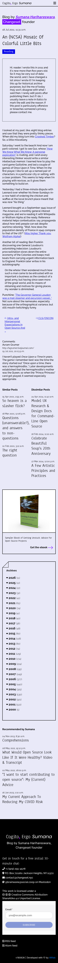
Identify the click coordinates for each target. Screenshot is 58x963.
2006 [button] (15, 679)
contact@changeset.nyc (19, 877)
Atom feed (10, 945)
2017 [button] (14, 623)
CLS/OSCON (45, 318)
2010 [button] (14, 658)
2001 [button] (14, 704)
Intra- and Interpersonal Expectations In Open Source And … (15, 324)
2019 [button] (14, 613)
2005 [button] (15, 684)
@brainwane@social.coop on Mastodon (28, 882)
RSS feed (10, 941)
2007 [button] (15, 674)
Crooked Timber (44, 136)
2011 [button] (14, 653)
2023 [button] (14, 593)
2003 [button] (15, 694)
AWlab (52, 957)
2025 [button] (14, 582)
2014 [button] (14, 638)
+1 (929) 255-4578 (15, 868)
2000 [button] (13, 709)
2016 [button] (14, 628)
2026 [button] (14, 577)
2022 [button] (14, 598)
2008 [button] (15, 669)
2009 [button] (15, 663)
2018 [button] (14, 618)
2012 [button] (14, 648)
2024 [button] (14, 587)
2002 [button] (14, 699)
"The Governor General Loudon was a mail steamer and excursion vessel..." (27, 296)
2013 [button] (14, 643)
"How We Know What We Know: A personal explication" (27, 152)
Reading (8, 51)
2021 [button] (14, 603)
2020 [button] (14, 608)
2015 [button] (14, 633)
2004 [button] (15, 689)
